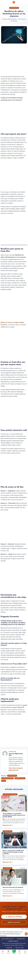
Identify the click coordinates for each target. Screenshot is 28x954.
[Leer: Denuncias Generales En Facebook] (14, 882)
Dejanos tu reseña (20, 947)
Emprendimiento (12, 775)
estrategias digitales (7, 778)
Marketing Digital (19, 778)
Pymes (3, 780)
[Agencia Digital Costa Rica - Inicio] (14, 2)
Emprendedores (14, 7)
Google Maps (9, 947)
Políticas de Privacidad (8, 934)
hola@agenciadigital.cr (13, 941)
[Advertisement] (14, 60)
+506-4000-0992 (21, 938)
